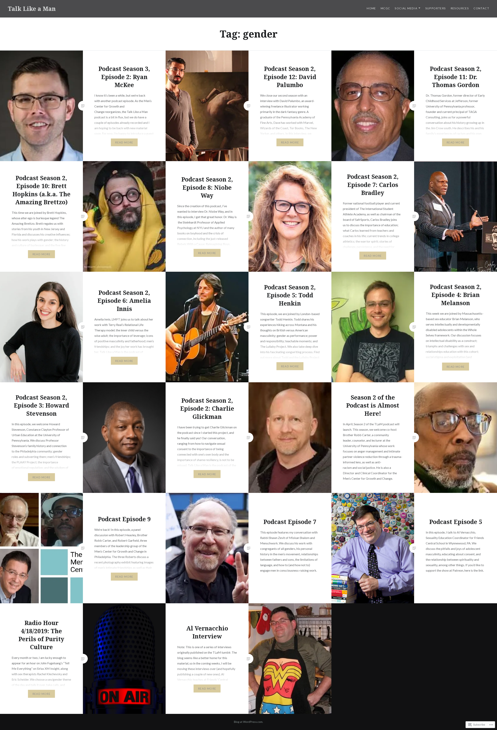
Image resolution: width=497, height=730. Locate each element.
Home (371, 8)
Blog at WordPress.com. (248, 721)
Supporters (435, 8)
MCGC (385, 8)
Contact (481, 8)
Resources (460, 8)
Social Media (406, 8)
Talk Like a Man (32, 9)
